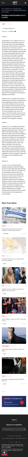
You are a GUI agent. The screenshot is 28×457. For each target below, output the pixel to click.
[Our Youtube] (16, 442)
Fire (3, 256)
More (3, 391)
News (3, 24)
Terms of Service (10, 435)
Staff (4, 263)
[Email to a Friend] (15, 31)
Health (4, 225)
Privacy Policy (18, 435)
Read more (23, 233)
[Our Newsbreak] (19, 442)
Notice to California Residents (8, 438)
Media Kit (14, 419)
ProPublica (5, 233)
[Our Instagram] (9, 442)
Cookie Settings (18, 438)
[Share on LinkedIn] (13, 31)
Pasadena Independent (6, 10)
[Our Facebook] (14, 442)
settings (9, 447)
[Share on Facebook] (9, 31)
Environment (5, 346)
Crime (3, 376)
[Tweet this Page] (11, 31)
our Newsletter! (13, 398)
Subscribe (25, 2)
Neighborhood (8, 8)
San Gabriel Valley (17, 8)
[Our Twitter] (11, 442)
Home (2, 8)
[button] (4, 453)
